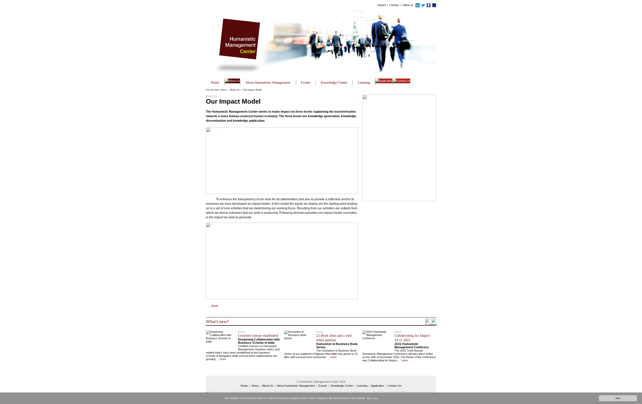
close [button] (617, 398)
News (255, 385)
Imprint (381, 5)
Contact (394, 5)
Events (322, 385)
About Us (235, 90)
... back (213, 306)
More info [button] (373, 398)
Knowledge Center (342, 385)
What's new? (217, 321)
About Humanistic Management (296, 385)
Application (377, 385)
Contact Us (395, 385)
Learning (362, 385)
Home (223, 90)
